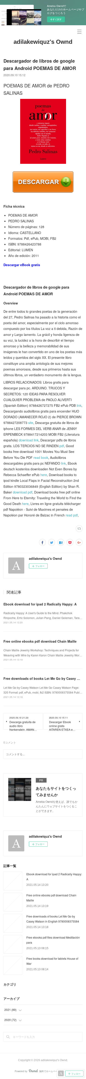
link (79, 405)
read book (40, 457)
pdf (61, 445)
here (43, 474)
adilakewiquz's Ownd (43, 41)
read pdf (72, 515)
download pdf (22, 492)
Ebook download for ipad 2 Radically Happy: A (40, 604)
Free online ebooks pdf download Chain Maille (40, 641)
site (30, 422)
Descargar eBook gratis (21, 264)
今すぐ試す (56, 19)
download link (29, 440)
